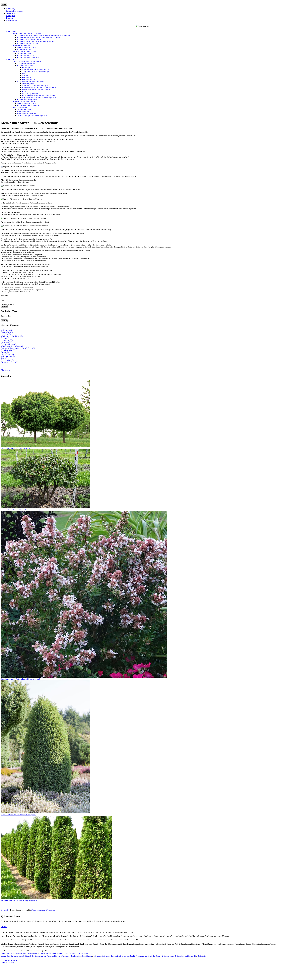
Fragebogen (26, 67)
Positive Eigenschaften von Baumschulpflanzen (38, 95)
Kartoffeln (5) (6, 334)
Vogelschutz (10, 13)
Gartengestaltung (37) (8, 344)
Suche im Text (6, 316)
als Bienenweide (190, 956)
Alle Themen (5, 370)
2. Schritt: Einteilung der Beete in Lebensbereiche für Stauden (38, 37)
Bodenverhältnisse (28, 79)
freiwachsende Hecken (101, 956)
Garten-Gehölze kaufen (20, 107)
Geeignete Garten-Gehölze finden (23, 101)
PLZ (2, 300)
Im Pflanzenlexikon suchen (26, 47)
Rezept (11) (5, 338)
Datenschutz (50, 910)
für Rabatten (201, 956)
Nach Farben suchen (24, 49)
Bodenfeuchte (27, 77)
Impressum (41, 910)
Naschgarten (10, 16)
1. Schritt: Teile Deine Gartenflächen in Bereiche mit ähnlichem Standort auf (43, 35)
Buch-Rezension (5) (8, 350)
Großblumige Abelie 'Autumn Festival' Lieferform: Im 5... (21, 679)
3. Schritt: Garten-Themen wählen (29, 39)
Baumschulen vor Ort (24, 111)
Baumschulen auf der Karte (26, 113)
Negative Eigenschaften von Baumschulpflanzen (39, 97)
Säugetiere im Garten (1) (9, 362)
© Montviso (5, 910)
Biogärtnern (10, 18)
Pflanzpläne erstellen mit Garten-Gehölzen (26, 61)
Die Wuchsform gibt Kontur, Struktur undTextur (39, 87)
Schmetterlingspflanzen (14, 11)
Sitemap (4, 927)
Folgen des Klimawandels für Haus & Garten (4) (18, 348)
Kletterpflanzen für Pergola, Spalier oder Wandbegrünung (69, 953)
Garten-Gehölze (11, 59)
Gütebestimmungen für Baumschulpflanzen (32, 115)
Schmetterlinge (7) (7, 360)
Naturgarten (179, 956)
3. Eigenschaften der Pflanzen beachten (30, 81)
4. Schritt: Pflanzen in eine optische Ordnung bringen (35, 41)
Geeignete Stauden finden (21, 45)
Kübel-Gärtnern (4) (7, 354)
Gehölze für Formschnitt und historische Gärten (144, 956)
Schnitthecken (87, 956)
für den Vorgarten (168, 956)
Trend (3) (4, 358)
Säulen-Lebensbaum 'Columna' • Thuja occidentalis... (19, 901)
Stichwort (4, 296)
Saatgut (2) (5, 352)
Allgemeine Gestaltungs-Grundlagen (35, 85)
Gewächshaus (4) (7, 332)
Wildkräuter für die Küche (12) (12, 336)
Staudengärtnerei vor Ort (25, 55)
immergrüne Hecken (118, 956)
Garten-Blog (10, 9)
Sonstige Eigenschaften (30, 93)
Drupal (33, 910)
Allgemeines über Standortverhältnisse (35, 69)
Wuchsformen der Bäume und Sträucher (36, 89)
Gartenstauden (11, 31)
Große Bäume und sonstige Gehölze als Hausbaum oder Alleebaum (24, 953)
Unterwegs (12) (6, 342)
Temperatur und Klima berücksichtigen (35, 71)
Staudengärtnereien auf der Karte (28, 57)
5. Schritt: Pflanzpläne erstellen (27, 43)
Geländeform (26, 75)
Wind (24, 73)
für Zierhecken (75, 956)
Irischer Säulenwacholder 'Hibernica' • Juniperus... (18, 815)
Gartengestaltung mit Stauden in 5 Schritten (27, 33)
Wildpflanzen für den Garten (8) (12, 346)
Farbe (24, 91)
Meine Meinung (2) (8, 356)
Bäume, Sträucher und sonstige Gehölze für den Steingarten (22, 956)
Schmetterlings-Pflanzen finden (28, 105)
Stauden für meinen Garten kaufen (24, 51)
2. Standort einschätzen (25, 65)
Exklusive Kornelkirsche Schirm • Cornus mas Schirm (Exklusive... (24, 510)
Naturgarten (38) (7, 340)
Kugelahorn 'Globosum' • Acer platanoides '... (17, 448)
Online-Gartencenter (24, 53)
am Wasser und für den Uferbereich (56, 956)
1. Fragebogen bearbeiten (26, 63)
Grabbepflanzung (12, 20)
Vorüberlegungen (28, 83)
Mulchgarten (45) (7, 330)
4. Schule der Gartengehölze (27, 99)
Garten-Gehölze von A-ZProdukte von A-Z (10, 961)
